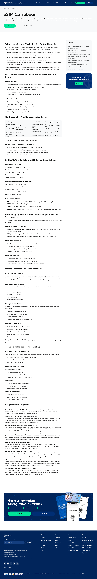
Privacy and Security (87, 542)
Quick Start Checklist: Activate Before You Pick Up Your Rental (78, 51)
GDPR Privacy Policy (87, 545)
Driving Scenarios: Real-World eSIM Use (77, 64)
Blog (69, 540)
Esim (9, 8)
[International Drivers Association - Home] (10, 3)
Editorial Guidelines (73, 547)
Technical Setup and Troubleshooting (76, 66)
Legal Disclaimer (86, 550)
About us (84, 537)
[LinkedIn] (11, 563)
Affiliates (57, 547)
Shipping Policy (85, 553)
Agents (56, 545)
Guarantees (58, 542)
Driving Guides (72, 537)
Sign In (42, 550)
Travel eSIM (71, 542)
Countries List (37, 3)
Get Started (79, 83)
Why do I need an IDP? (46, 540)
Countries (43, 542)
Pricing (43, 537)
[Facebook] (5, 563)
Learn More (43, 513)
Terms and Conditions (87, 540)
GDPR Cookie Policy (87, 547)
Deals (42, 547)
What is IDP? (46, 3)
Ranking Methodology (73, 545)
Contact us (57, 537)
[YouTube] (14, 563)
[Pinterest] (17, 563)
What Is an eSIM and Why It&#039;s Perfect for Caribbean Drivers (78, 47)
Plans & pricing (27, 3)
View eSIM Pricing (9, 25)
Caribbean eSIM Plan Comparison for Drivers (79, 54)
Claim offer (28, 542)
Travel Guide (56, 3)
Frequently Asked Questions (75, 69)
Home (5, 8)
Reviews (43, 545)
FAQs (56, 540)
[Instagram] (8, 563)
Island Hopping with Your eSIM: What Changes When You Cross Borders (79, 61)
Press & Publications (73, 550)
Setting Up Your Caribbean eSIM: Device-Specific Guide (78, 57)
